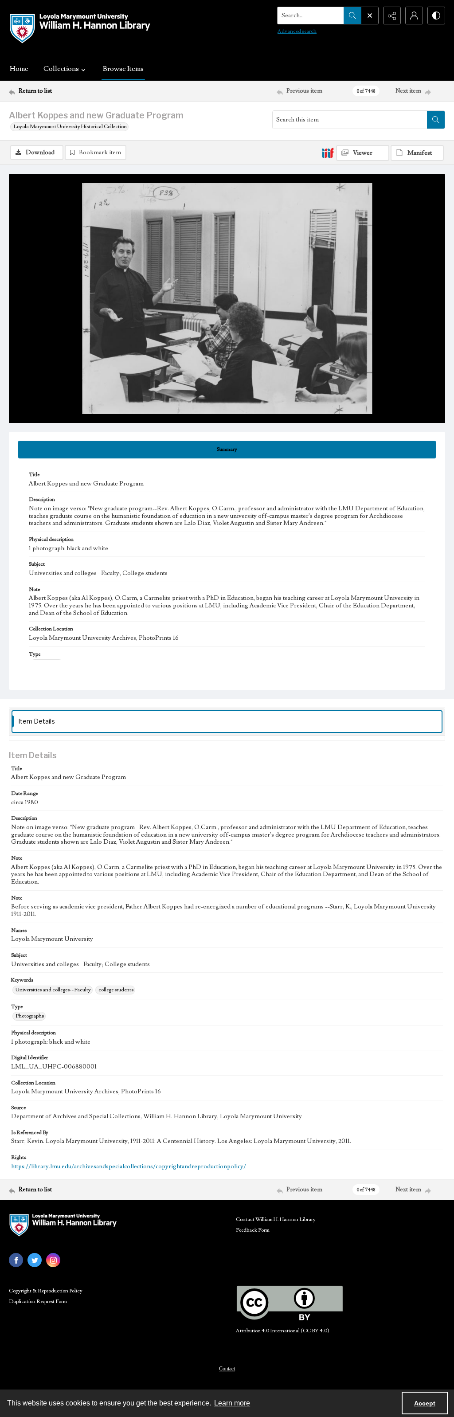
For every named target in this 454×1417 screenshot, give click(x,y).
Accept (424, 1403)
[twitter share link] (34, 1260)
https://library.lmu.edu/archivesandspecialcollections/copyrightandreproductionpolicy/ (128, 1166)
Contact (227, 1369)
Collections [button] (61, 68)
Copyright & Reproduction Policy (45, 1291)
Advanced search (297, 31)
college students (115, 989)
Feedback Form (253, 1230)
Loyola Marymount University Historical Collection (70, 126)
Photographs (30, 1016)
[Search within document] (436, 120)
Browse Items (123, 68)
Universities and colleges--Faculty (53, 989)
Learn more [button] (232, 1403)
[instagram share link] (53, 1260)
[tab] (227, 449)
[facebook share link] (16, 1260)
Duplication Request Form (38, 1301)
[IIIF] (328, 152)
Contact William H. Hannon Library (276, 1219)
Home (19, 68)
